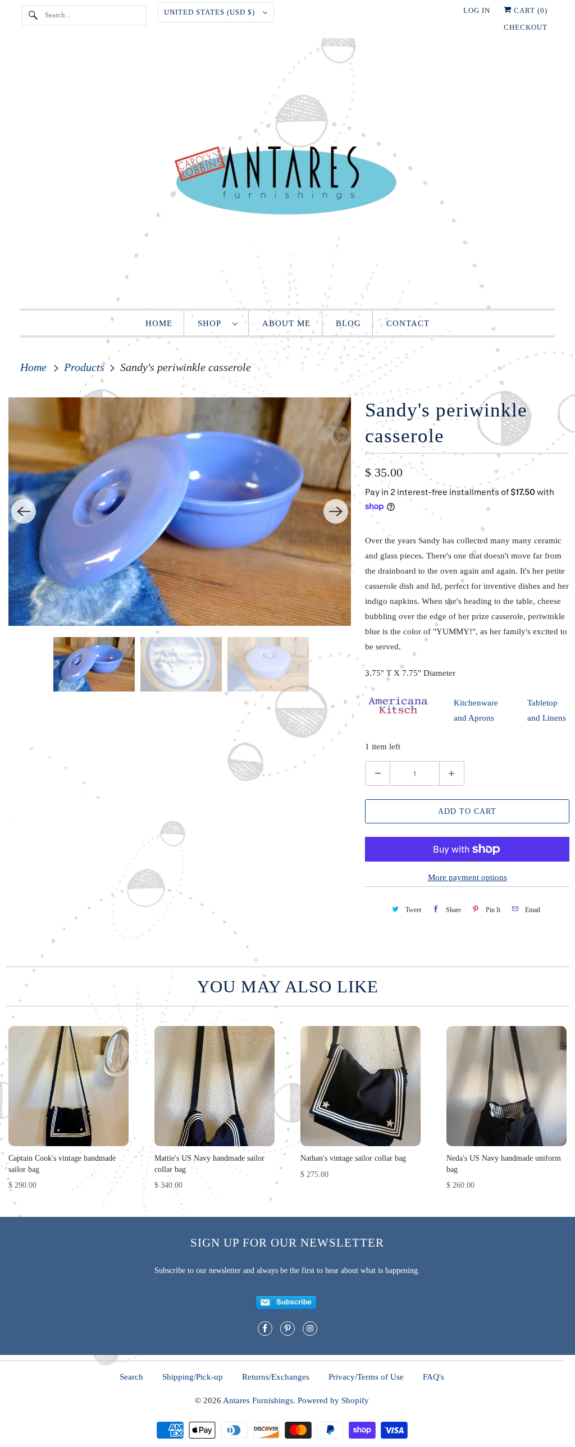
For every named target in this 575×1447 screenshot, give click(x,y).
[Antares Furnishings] (287, 176)
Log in (476, 10)
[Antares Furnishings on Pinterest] (287, 1328)
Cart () (529, 10)
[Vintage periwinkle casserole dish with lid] (179, 511)
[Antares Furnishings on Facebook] (265, 1328)
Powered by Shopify (333, 1400)
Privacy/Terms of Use (366, 1376)
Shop (212, 323)
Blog (348, 323)
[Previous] (23, 511)
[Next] (335, 511)
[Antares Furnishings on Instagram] (310, 1328)
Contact (408, 323)
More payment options (467, 877)
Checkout (525, 27)
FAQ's (433, 1376)
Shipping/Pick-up (192, 1376)
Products (85, 367)
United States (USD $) (210, 12)
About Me (286, 323)
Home (158, 323)
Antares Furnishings (258, 1400)
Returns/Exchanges (275, 1376)
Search (131, 1376)
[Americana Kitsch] (398, 712)
